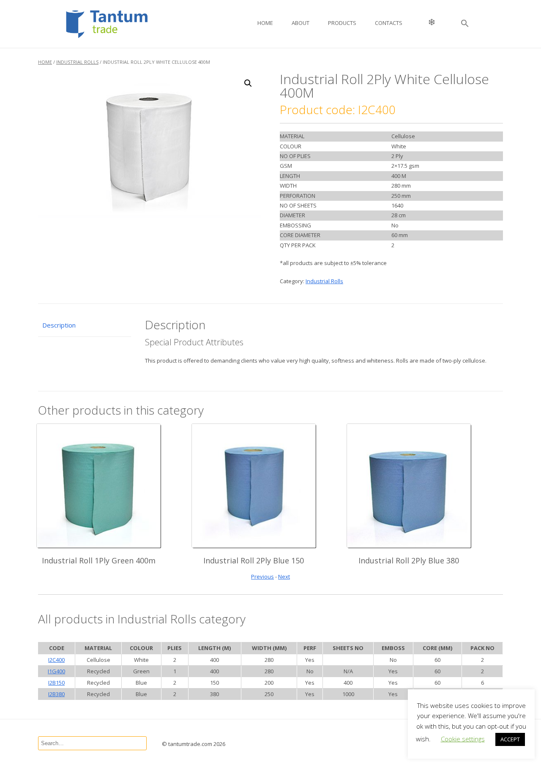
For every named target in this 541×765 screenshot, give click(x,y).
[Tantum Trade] (120, 23)
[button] (464, 24)
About (300, 23)
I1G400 (56, 671)
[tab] (84, 325)
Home (265, 23)
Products (342, 23)
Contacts (388, 23)
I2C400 (56, 660)
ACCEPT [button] (510, 739)
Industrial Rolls (77, 62)
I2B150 (56, 682)
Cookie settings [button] (463, 739)
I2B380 (56, 694)
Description (59, 325)
